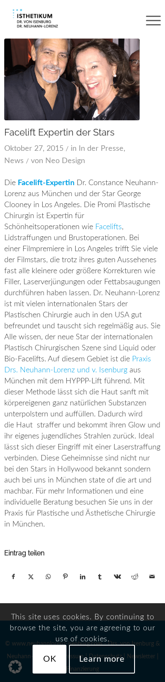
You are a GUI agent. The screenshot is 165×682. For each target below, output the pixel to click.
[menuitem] (149, 19)
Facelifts (108, 227)
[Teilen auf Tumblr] (99, 577)
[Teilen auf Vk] (117, 577)
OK (49, 659)
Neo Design (65, 161)
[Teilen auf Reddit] (134, 577)
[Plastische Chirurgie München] (66, 19)
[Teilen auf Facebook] (13, 577)
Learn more (102, 659)
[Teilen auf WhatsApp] (48, 577)
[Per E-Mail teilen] (151, 577)
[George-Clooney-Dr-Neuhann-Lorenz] (72, 79)
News (14, 161)
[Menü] (149, 19)
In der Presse (101, 148)
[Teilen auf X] (30, 577)
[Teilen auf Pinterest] (65, 577)
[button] (15, 667)
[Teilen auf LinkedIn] (82, 577)
